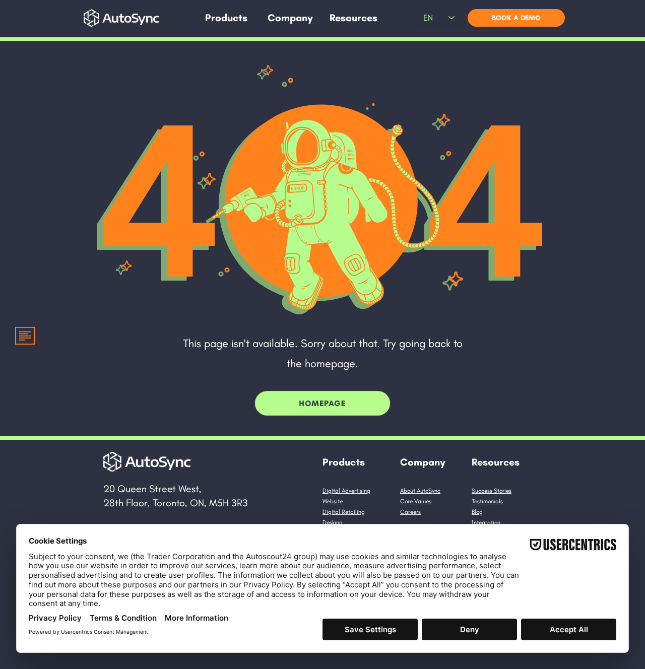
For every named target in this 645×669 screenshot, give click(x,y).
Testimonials (487, 501)
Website (332, 501)
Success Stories (491, 490)
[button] (226, 18)
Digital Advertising (346, 490)
